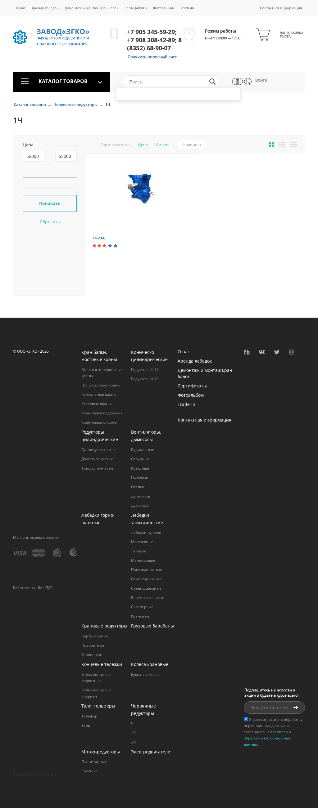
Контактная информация (281, 8)
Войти (261, 80)
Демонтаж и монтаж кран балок (91, 8)
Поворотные (92, 645)
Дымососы (140, 496)
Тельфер (89, 716)
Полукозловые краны (100, 385)
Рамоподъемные (146, 579)
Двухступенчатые (97, 459)
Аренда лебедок (45, 8)
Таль (85, 725)
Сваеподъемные (146, 588)
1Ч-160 (99, 238)
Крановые (140, 616)
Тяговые (138, 551)
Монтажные (142, 541)
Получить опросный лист (152, 57)
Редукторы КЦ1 (144, 369)
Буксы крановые (146, 674)
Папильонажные (146, 569)
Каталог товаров (30, 104)
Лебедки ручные (146, 532)
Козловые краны (96, 403)
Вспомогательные (147, 597)
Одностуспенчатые (98, 449)
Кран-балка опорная (100, 422)
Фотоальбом (164, 8)
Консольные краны (98, 394)
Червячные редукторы (75, 104)
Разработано (35, 774)
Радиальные (142, 449)
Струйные (140, 459)
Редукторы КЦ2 (144, 379)
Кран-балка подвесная (102, 413)
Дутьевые (140, 505)
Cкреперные (142, 606)
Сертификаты (136, 8)
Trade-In (187, 8)
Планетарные (94, 761)
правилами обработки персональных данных (267, 738)
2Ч (133, 742)
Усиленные (91, 654)
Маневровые (143, 560)
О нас (20, 8)
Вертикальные (94, 636)
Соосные (89, 771)
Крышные (140, 468)
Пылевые (139, 477)
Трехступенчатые (97, 468)
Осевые (138, 486)
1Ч (133, 732)
